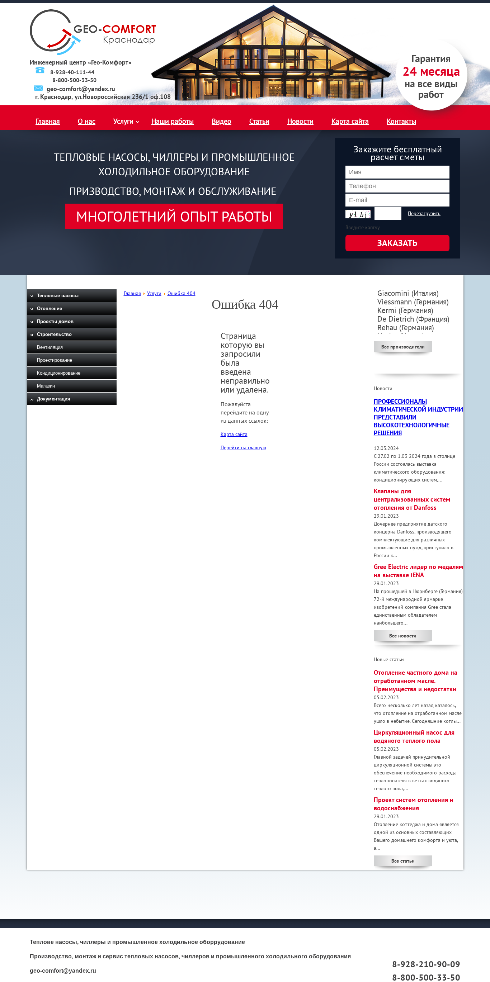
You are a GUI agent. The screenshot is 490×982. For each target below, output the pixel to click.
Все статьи (403, 861)
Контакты (401, 121)
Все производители (403, 346)
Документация (53, 399)
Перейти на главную (243, 447)
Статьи (259, 121)
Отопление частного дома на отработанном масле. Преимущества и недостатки (415, 680)
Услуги (123, 121)
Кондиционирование (58, 373)
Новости (300, 121)
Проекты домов (55, 321)
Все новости (402, 635)
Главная (48, 121)
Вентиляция (50, 347)
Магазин (46, 386)
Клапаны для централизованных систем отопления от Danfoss (412, 499)
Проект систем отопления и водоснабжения (413, 804)
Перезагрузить (424, 213)
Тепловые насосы (58, 295)
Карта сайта (350, 121)
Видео (221, 121)
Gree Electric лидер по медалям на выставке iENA (418, 571)
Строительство (54, 334)
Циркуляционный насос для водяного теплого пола (414, 736)
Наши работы (172, 121)
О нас (86, 121)
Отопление (49, 308)
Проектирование (54, 360)
